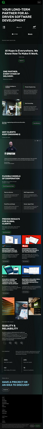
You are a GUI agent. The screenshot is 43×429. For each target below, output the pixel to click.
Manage (32, 425)
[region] (21, 426)
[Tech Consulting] (31, 107)
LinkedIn (3, 421)
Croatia (3, 417)
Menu (39, 2)
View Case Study (5, 261)
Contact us (5, 389)
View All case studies (6, 232)
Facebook (3, 422)
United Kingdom (4, 416)
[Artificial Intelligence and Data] (11, 99)
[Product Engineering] (31, 91)
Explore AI (21, 60)
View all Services (36, 123)
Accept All (37, 425)
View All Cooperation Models (8, 186)
